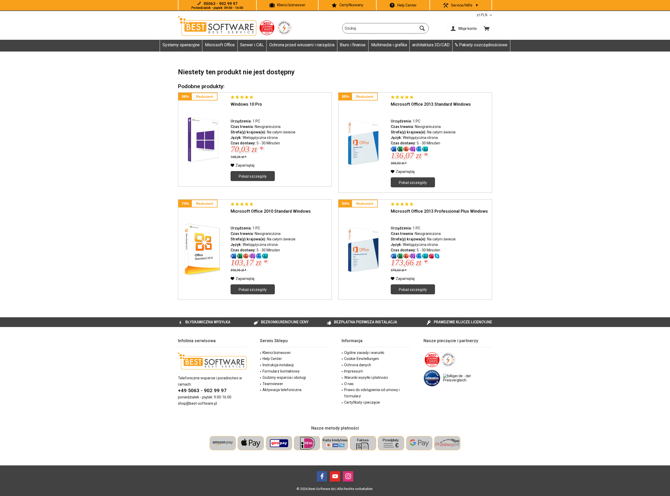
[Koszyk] (486, 28)
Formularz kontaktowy (281, 371)
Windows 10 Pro (246, 104)
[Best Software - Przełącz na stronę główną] (217, 26)
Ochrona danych (357, 365)
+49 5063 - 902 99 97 (202, 390)
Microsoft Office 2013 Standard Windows (431, 104)
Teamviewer (273, 384)
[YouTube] (335, 476)
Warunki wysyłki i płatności (366, 377)
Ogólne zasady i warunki (364, 353)
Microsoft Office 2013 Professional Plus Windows (439, 211)
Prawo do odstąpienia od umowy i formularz (372, 393)
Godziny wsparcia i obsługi (284, 377)
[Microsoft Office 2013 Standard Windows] (363, 142)
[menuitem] (486, 28)
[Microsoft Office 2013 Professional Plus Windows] (363, 249)
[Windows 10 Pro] (203, 139)
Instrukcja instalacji (278, 365)
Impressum (353, 371)
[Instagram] (348, 476)
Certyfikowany (351, 5)
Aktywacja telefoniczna (282, 390)
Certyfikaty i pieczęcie (362, 402)
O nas (349, 384)
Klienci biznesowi (291, 5)
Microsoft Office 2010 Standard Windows (271, 211)
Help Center (407, 5)
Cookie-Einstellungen (361, 359)
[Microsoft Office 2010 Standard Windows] (203, 249)
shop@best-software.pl (197, 403)
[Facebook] (322, 476)
